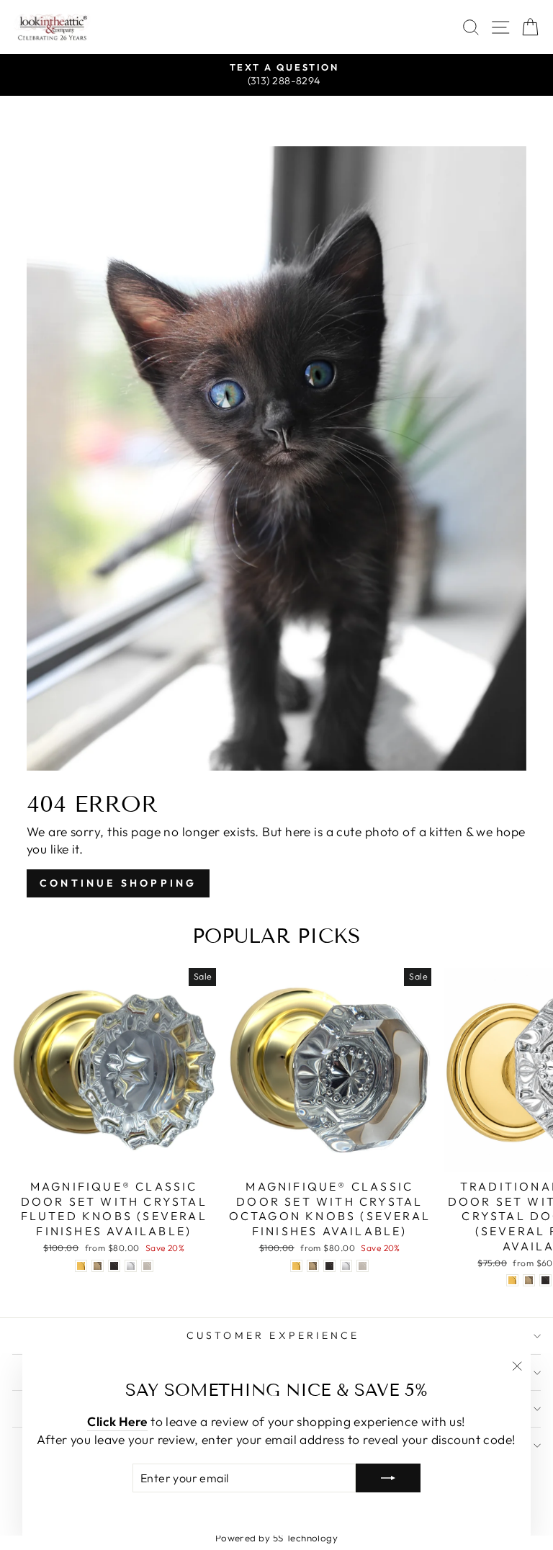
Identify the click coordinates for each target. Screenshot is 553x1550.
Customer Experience (273, 1335)
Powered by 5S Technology (276, 1538)
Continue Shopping (118, 883)
